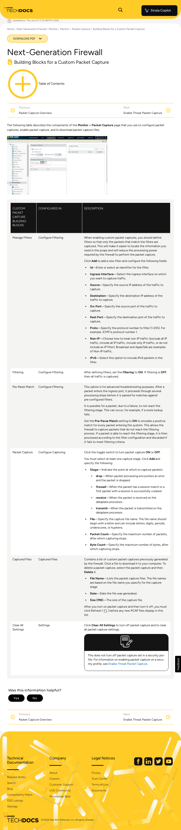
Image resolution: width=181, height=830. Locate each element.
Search (11, 783)
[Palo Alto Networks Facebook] (138, 764)
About (53, 772)
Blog (10, 788)
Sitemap (12, 806)
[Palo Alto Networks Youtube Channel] (169, 764)
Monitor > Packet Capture (75, 29)
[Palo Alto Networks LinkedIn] (148, 764)
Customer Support (61, 784)
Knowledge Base (60, 796)
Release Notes (16, 777)
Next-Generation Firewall (31, 29)
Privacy (96, 772)
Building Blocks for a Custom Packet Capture (119, 29)
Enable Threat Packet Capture (127, 664)
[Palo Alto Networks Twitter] (158, 764)
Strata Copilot (161, 10)
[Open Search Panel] (120, 10)
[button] (178, 664)
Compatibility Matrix (19, 794)
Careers (54, 778)
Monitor (53, 29)
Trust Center (99, 778)
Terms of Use (100, 784)
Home (10, 29)
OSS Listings (15, 800)
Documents (99, 790)
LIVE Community (60, 790)
